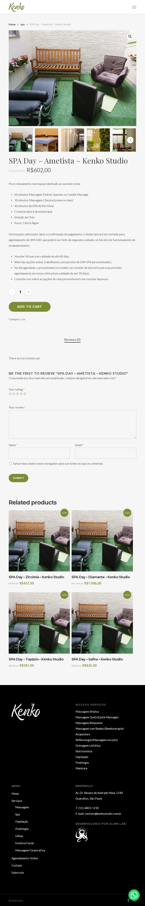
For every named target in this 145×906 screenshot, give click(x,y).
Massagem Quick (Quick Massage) (97, 717)
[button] (134, 7)
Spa (17, 814)
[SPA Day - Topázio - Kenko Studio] (39, 622)
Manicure (81, 768)
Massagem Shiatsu (87, 711)
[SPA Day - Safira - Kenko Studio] (102, 622)
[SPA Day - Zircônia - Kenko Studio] (39, 540)
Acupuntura (83, 734)
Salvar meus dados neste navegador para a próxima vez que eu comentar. (58, 463)
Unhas (19, 836)
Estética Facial (24, 843)
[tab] (72, 339)
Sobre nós (18, 872)
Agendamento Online (25, 858)
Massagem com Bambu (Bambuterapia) (100, 728)
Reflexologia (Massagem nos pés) (97, 740)
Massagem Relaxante (89, 723)
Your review (17, 407)
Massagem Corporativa (30, 850)
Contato (17, 865)
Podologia (82, 762)
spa (22, 24)
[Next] (130, 140)
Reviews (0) (72, 340)
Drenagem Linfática (88, 745)
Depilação (82, 757)
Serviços (17, 800)
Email (79, 445)
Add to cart (29, 306)
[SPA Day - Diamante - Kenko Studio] (102, 540)
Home (12, 24)
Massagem (22, 807)
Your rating (17, 389)
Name (13, 445)
